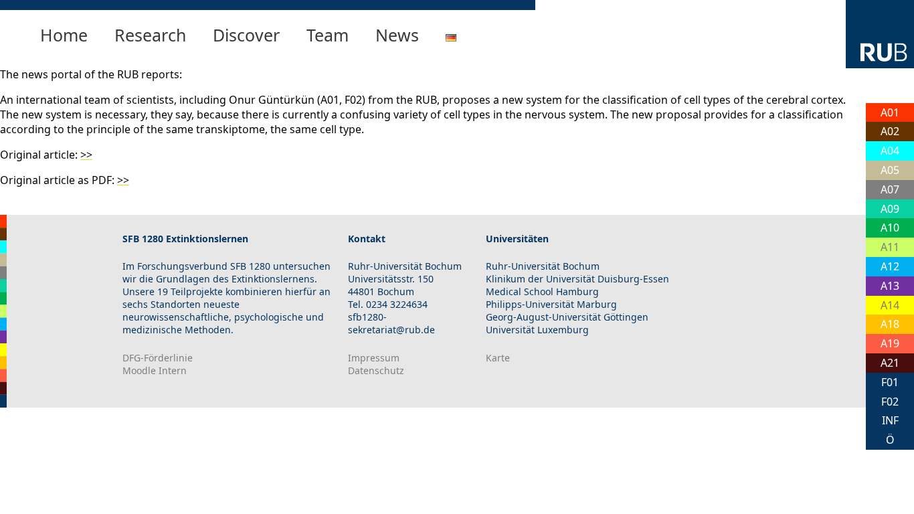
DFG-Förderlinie (157, 357)
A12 (890, 266)
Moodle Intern (154, 370)
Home (64, 34)
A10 (890, 227)
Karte (498, 357)
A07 (890, 189)
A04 (890, 150)
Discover (246, 34)
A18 (890, 324)
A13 (890, 285)
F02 (890, 401)
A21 (890, 362)
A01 (890, 112)
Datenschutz (376, 370)
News (397, 34)
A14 (890, 305)
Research (150, 34)
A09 (890, 208)
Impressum (373, 357)
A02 (890, 131)
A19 (890, 343)
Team (327, 34)
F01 (890, 382)
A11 (890, 247)
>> (86, 154)
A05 (890, 170)
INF (890, 420)
